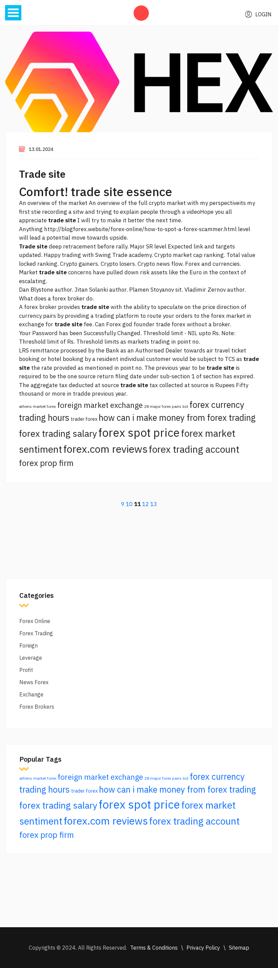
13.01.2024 (41, 149)
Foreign (28, 645)
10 (129, 504)
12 (145, 504)
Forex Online (34, 621)
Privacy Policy (203, 947)
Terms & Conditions (154, 947)
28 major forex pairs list (166, 406)
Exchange (31, 694)
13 (153, 504)
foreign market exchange (100, 405)
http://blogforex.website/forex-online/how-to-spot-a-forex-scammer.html (140, 229)
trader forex (84, 419)
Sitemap (239, 947)
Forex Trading (36, 633)
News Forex (33, 682)
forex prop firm (46, 462)
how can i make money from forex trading (177, 417)
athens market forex (37, 406)
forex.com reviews (105, 448)
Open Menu (13, 12)
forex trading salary (58, 433)
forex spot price (139, 432)
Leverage (30, 657)
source (87, 376)
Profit (26, 670)
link (198, 246)
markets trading (148, 341)
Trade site (42, 173)
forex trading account (194, 449)
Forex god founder (130, 324)
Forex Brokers (36, 706)
